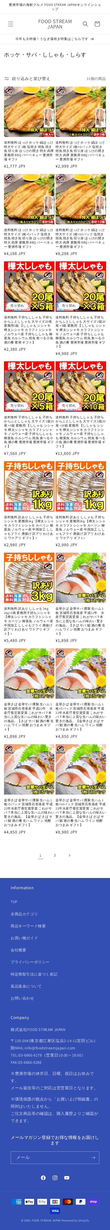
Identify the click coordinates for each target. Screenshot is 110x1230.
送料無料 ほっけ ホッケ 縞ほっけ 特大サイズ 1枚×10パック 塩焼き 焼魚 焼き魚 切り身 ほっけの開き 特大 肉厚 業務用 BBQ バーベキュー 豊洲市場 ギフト (80, 238)
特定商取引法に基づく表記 (34, 974)
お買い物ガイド (24, 938)
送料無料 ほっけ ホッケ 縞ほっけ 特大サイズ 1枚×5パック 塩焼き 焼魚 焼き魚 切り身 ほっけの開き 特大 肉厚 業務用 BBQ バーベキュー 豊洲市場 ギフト (28, 238)
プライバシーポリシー (30, 962)
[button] (11, 24)
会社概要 (18, 950)
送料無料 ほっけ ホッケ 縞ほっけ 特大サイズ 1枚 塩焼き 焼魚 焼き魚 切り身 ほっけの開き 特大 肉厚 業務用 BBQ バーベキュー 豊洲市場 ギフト (29, 150)
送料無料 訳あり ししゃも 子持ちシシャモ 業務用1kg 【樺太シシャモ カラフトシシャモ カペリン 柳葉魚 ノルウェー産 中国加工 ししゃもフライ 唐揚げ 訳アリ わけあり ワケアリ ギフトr (81, 527)
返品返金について (26, 986)
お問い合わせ (22, 998)
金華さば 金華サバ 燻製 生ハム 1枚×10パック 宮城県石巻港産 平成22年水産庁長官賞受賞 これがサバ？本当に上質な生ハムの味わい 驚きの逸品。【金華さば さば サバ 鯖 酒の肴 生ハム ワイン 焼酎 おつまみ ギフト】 (81, 812)
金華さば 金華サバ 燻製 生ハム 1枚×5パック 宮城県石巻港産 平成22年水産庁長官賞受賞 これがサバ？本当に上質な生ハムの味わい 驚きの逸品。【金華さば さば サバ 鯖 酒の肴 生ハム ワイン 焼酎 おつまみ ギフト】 (81, 716)
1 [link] (41, 855)
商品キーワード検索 (28, 926)
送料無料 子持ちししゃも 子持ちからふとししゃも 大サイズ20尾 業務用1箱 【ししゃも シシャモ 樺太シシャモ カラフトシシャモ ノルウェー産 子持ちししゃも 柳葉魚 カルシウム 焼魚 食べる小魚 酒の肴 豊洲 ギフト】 (28, 329)
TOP (14, 901)
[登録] (93, 1157)
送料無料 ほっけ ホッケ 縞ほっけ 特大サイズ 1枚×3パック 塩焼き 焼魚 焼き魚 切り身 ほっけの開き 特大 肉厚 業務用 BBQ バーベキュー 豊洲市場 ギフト (80, 150)
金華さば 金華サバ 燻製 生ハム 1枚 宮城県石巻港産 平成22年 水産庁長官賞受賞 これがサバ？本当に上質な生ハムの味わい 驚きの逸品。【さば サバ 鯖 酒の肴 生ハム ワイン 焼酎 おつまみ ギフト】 (80, 621)
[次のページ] (69, 855)
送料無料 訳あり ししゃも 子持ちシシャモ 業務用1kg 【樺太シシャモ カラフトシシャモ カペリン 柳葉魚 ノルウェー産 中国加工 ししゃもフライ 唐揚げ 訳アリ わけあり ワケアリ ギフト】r (29, 527)
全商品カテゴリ (24, 914)
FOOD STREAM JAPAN (46, 1220)
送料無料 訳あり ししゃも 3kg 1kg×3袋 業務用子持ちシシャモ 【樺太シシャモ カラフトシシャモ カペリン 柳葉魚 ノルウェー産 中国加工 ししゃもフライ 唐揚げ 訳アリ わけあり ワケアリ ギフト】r (28, 621)
